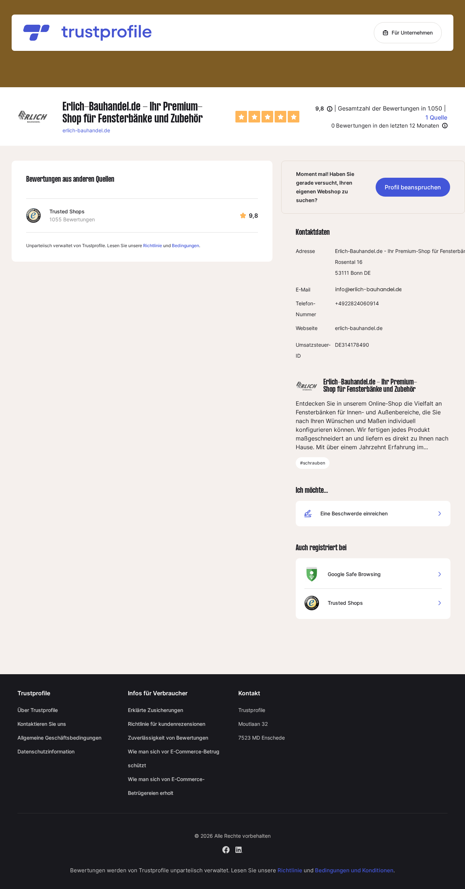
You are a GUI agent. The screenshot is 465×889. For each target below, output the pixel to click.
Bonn (357, 273)
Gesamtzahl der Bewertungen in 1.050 (390, 108)
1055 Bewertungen (72, 219)
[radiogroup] (267, 116)
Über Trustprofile (37, 710)
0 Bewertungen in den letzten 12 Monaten (385, 125)
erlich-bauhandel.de (86, 130)
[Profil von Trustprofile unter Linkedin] (239, 849)
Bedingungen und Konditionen (354, 870)
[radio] (241, 116)
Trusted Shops (67, 211)
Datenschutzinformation (45, 751)
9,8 (323, 109)
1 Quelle (436, 117)
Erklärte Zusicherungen (155, 710)
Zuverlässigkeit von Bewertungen (168, 738)
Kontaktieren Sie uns (41, 724)
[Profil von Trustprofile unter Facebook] (226, 849)
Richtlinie (152, 245)
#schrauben (312, 463)
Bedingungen (185, 245)
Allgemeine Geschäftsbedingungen (59, 738)
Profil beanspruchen (413, 187)
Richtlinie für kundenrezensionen (166, 724)
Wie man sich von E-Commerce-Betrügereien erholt (166, 786)
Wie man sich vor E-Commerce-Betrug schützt (173, 758)
